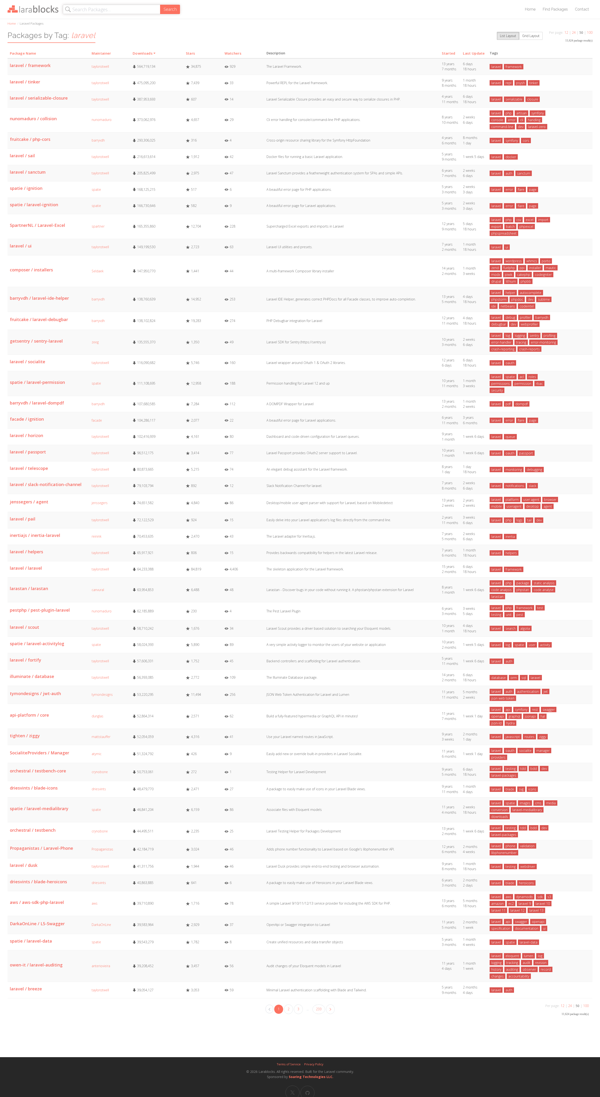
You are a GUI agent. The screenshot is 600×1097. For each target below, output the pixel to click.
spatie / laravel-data (31, 941)
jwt (546, 691)
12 (566, 32)
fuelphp (509, 268)
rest (535, 709)
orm (513, 677)
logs (519, 520)
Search (170, 9)
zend (495, 268)
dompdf (521, 404)
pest (519, 614)
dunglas (97, 716)
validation (527, 846)
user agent (531, 499)
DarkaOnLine (101, 924)
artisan (521, 113)
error (511, 120)
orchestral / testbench (33, 830)
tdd (523, 768)
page (532, 189)
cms (538, 803)
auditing (512, 969)
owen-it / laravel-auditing (36, 965)
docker (511, 157)
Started (448, 53)
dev (520, 126)
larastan (497, 596)
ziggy (542, 736)
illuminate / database (32, 676)
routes (529, 736)
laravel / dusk (24, 865)
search (511, 628)
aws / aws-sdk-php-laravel (37, 902)
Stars (190, 53)
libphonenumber (504, 852)
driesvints (99, 789)
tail (529, 520)
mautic (551, 268)
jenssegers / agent (29, 502)
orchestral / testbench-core (38, 771)
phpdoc (517, 299)
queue (510, 436)
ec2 (511, 903)
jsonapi (530, 716)
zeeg (95, 342)
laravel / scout (24, 627)
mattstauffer (101, 736)
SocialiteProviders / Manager (39, 753)
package (522, 583)
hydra (510, 723)
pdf (508, 404)
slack (532, 485)
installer (535, 268)
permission (522, 383)
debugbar (498, 324)
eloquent (512, 956)
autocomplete (530, 292)
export (496, 226)
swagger (549, 709)
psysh (520, 83)
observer (529, 969)
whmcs (531, 261)
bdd (533, 768)
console (497, 120)
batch (510, 226)
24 (574, 32)
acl (522, 376)
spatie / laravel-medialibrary (39, 808)
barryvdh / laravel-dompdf (37, 403)
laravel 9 (524, 903)
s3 (549, 897)
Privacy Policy (313, 1064)
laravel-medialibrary (527, 810)
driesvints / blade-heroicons (38, 881)
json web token (502, 698)
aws (95, 903)
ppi (522, 268)
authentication (528, 691)
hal (542, 716)
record (546, 969)
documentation (526, 928)
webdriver (527, 866)
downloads (499, 816)
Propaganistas (102, 849)
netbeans (508, 306)
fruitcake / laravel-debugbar (39, 319)
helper (510, 292)
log (508, 335)
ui (507, 247)
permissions (500, 383)
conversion (499, 810)
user (532, 645)
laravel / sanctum (28, 172)
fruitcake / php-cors (30, 139)
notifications (515, 485)
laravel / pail (22, 519)
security (497, 390)
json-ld (496, 723)
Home (530, 9)
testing (496, 614)
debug (510, 317)
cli (521, 120)
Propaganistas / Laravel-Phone (41, 848)
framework (514, 66)
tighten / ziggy (25, 735)
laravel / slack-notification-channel (46, 484)
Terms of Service (289, 1064)
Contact (582, 9)
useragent (513, 506)
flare (521, 189)
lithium (511, 281)
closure (532, 99)
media (551, 803)
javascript (513, 736)
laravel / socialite (27, 361)
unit (509, 614)
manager (543, 750)
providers (498, 757)
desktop (532, 506)
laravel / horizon (26, 435)
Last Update (474, 53)
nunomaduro (102, 119)
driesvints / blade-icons (34, 788)
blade (510, 789)
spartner (98, 226)
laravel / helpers (26, 551)
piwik (508, 274)
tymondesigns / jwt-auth (35, 693)
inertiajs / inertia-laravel (35, 535)
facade (97, 420)
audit (526, 962)
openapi (497, 716)
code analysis (501, 590)
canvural (98, 590)
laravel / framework (30, 65)
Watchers (233, 53)
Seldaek (98, 271)
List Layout (508, 36)
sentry (534, 335)
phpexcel (526, 226)
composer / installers (31, 270)
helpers (511, 553)
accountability (518, 976)
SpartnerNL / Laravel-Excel (37, 225)
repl (508, 83)
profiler (525, 317)
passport (526, 453)
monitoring (514, 469)
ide (493, 306)
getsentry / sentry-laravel (36, 341)
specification (500, 928)
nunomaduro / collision (33, 118)
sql (523, 677)
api (508, 709)
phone (510, 846)
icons (532, 789)
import (543, 219)
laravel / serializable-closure (39, 98)
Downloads (143, 53)
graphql (514, 716)
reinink (96, 536)
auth (509, 173)
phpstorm (498, 299)
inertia (510, 536)
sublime (544, 299)
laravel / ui (21, 246)
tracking (512, 962)
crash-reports (529, 349)
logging (520, 335)
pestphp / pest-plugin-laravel (40, 610)
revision (541, 962)
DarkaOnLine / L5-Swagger (37, 923)
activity (545, 645)
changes (497, 976)
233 (319, 1009)
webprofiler (529, 324)
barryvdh (98, 140)
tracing (521, 342)
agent (548, 506)
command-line (502, 126)
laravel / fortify (25, 660)
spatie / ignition (26, 188)
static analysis (544, 583)
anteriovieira (101, 966)
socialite (525, 750)
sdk (540, 897)
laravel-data (528, 942)
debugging (534, 469)
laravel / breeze (26, 989)
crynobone (100, 772)
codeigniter (543, 274)
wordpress (514, 261)
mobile (496, 506)
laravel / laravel (26, 568)
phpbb (526, 281)
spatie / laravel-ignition (34, 204)
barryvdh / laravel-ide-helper (39, 298)
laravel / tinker (25, 82)
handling (534, 120)
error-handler (501, 342)
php (509, 113)
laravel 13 (536, 910)
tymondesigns (102, 694)
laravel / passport (28, 452)
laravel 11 (498, 910)
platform (512, 499)
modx (495, 274)
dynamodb (524, 897)
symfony (537, 113)
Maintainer (101, 53)
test (540, 608)
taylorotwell (100, 66)
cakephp (523, 274)
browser (550, 499)
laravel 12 (517, 910)
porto (546, 261)
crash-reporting (502, 349)
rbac (539, 383)
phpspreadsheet (504, 233)
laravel (496, 66)
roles (532, 376)
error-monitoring (543, 342)
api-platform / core (29, 715)
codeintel (527, 306)
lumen (528, 956)
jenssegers (100, 503)
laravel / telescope (29, 468)
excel (529, 219)
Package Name (23, 53)
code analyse (544, 590)
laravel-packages (503, 775)
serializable (514, 99)
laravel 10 (543, 903)
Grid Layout (531, 36)
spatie (96, 189)
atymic (96, 754)
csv (518, 219)
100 (589, 32)
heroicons (526, 883)
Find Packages (555, 9)
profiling (549, 335)
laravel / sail (22, 155)
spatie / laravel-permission (37, 382)
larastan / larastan (29, 588)
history (496, 969)
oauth (510, 363)
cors (526, 140)
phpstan (522, 590)
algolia (525, 628)
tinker (533, 83)
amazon (497, 903)
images (525, 803)
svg (521, 789)
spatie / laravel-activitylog (37, 643)
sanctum (523, 173)
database (498, 677)
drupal (496, 281)
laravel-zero (537, 126)
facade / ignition (27, 419)
